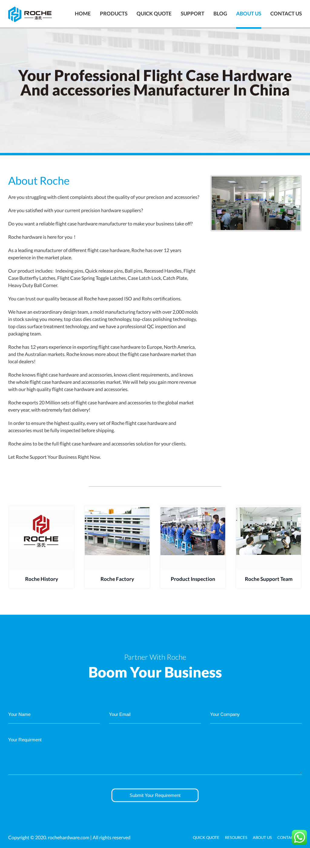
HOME (83, 13)
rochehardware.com (68, 837)
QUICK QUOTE (154, 13)
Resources (236, 837)
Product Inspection (193, 579)
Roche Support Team (268, 579)
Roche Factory (117, 579)
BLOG (220, 13)
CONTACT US (286, 13)
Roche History (41, 579)
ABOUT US (248, 13)
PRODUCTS (113, 13)
